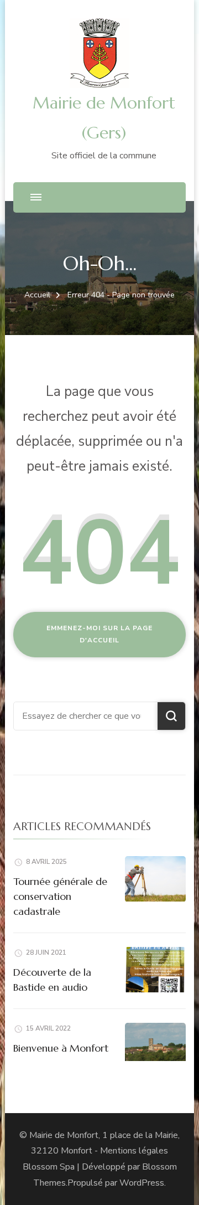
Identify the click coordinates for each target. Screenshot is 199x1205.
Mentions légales (134, 1151)
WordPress (141, 1183)
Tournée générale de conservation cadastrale (60, 896)
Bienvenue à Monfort (60, 1048)
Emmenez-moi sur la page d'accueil (99, 634)
